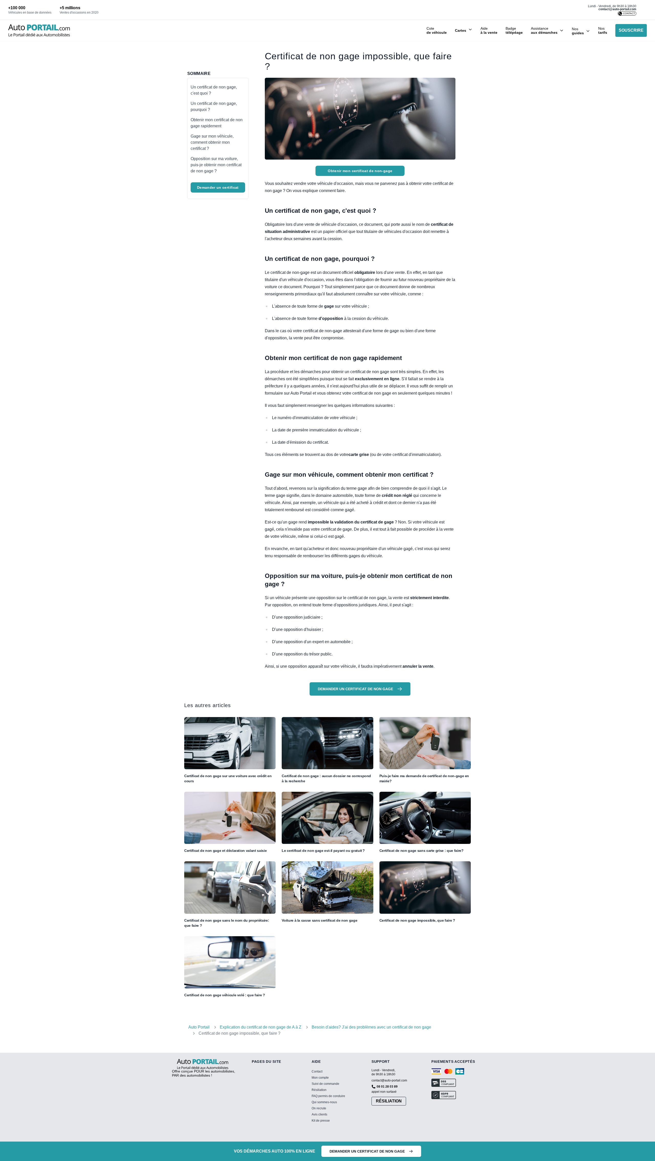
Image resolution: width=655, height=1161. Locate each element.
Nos (602, 30)
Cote (437, 30)
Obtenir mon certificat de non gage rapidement (217, 123)
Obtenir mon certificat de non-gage (360, 171)
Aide (489, 30)
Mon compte (320, 1077)
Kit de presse (321, 1120)
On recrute (319, 1108)
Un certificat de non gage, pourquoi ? (214, 106)
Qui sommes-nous (324, 1102)
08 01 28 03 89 (387, 1086)
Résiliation (319, 1090)
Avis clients (319, 1114)
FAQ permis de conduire (328, 1096)
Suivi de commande (325, 1084)
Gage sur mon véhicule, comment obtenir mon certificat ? (212, 142)
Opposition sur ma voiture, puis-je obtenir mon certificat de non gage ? (216, 165)
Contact (317, 1071)
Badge (514, 30)
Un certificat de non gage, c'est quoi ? (214, 90)
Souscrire (631, 30)
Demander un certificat (218, 187)
